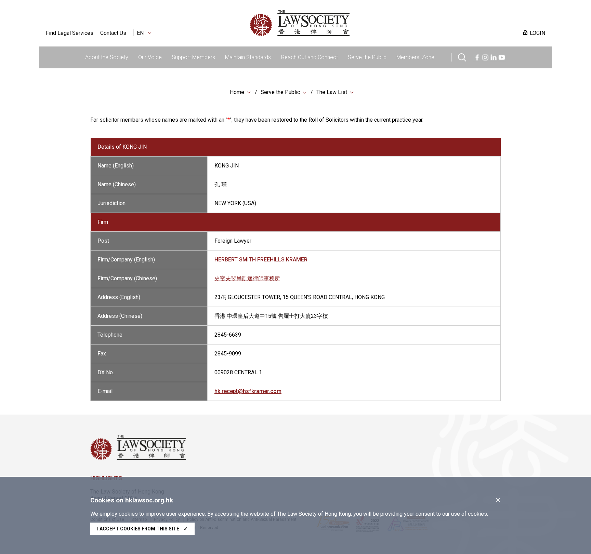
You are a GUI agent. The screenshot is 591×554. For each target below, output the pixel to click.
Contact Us (113, 33)
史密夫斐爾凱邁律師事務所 (247, 278)
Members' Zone (415, 57)
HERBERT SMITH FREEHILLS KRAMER (260, 259)
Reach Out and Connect (309, 57)
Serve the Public (367, 57)
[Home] (335, 23)
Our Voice (150, 57)
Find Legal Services (69, 33)
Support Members (193, 57)
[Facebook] (477, 56)
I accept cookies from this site (142, 528)
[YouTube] (502, 56)
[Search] (462, 56)
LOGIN (537, 33)
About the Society (106, 57)
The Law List (331, 92)
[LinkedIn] (493, 56)
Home (237, 92)
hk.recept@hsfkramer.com (247, 391)
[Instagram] (485, 56)
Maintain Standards (248, 57)
